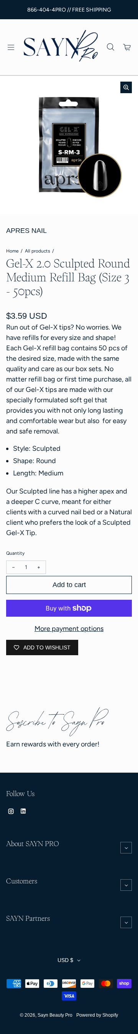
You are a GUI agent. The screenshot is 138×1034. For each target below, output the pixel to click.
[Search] (110, 47)
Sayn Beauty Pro (55, 1015)
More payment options (69, 628)
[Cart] (127, 47)
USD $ (65, 960)
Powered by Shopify (97, 1015)
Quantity (15, 553)
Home (12, 251)
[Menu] (10, 47)
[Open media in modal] (126, 87)
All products (37, 251)
